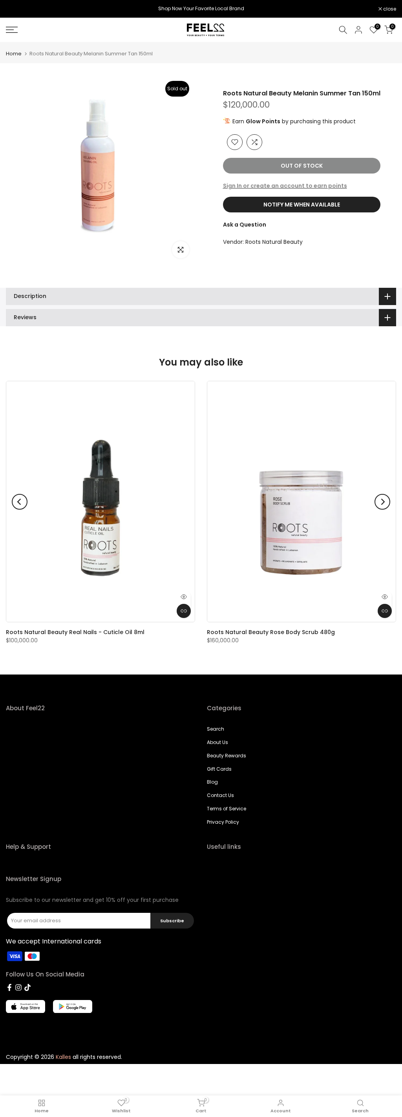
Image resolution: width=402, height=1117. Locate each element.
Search (215, 729)
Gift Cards (219, 769)
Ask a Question (244, 225)
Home (14, 53)
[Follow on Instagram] (18, 987)
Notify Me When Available (301, 204)
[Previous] (19, 502)
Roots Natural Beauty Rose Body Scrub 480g (271, 632)
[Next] (382, 502)
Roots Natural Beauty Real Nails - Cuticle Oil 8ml (75, 632)
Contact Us (220, 795)
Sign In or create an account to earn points (285, 186)
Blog (212, 782)
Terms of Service (226, 808)
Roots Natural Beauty (274, 242)
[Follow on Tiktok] (27, 987)
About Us (217, 742)
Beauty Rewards (226, 755)
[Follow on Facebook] (9, 987)
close (16, 9)
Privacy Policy (223, 822)
